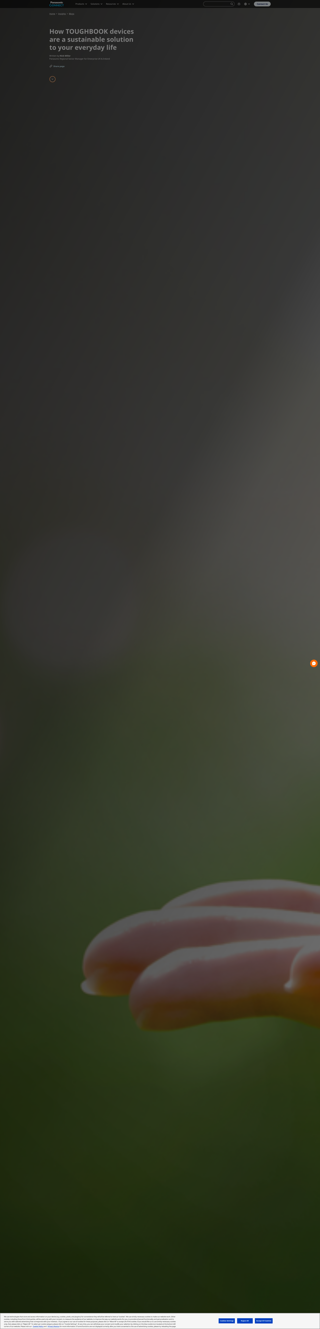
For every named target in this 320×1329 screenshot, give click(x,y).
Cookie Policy (38, 1326)
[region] (160, 1321)
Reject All (245, 1321)
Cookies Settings (227, 1321)
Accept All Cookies (263, 1321)
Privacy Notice (53, 1326)
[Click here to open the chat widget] (314, 663)
